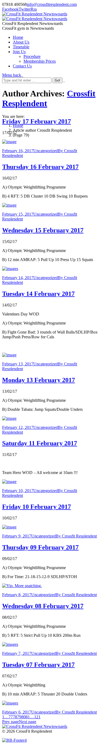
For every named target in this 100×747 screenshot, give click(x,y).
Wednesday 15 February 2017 (42, 230)
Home (18, 125)
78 (15, 717)
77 (11, 717)
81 (28, 717)
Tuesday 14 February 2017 (38, 293)
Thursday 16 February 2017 (40, 166)
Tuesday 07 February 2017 (38, 664)
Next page (27, 721)
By (76, 536)
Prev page (10, 721)
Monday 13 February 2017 (38, 380)
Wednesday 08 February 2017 (42, 606)
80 (23, 717)
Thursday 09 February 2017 (40, 547)
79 (19, 717)
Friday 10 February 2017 (36, 506)
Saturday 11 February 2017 (39, 443)
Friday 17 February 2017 (36, 121)
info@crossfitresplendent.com (52, 4)
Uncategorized (45, 150)
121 (37, 717)
